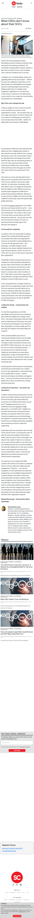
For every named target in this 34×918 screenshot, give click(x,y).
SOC (7, 158)
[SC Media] (17, 3)
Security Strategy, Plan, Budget (11, 18)
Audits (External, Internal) (11, 562)
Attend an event (19, 899)
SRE (25, 406)
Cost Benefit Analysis (9, 851)
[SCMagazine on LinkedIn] (21, 885)
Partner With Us (17, 901)
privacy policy (22, 911)
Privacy (28, 892)
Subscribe (17, 750)
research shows (14, 205)
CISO (10, 108)
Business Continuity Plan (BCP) (12, 848)
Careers (23, 892)
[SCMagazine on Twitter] (17, 885)
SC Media (6, 892)
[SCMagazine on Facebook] (13, 885)
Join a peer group (26, 899)
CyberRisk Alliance (12, 892)
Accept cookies (17, 916)
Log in (13, 7)
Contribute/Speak (12, 899)
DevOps (18, 406)
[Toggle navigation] (3, 3)
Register (19, 7)
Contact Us (19, 892)
